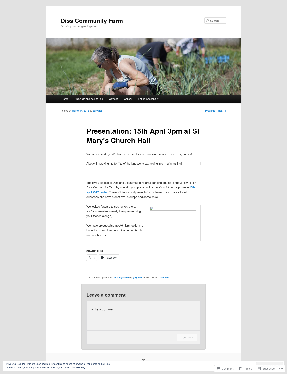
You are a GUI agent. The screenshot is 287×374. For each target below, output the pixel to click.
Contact (113, 99)
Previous (208, 110)
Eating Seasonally (148, 99)
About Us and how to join (89, 99)
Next (222, 110)
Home (65, 99)
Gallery (128, 99)
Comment (187, 337)
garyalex (97, 110)
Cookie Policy (77, 367)
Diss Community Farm (92, 20)
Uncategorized (121, 277)
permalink (164, 277)
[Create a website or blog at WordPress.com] (143, 360)
